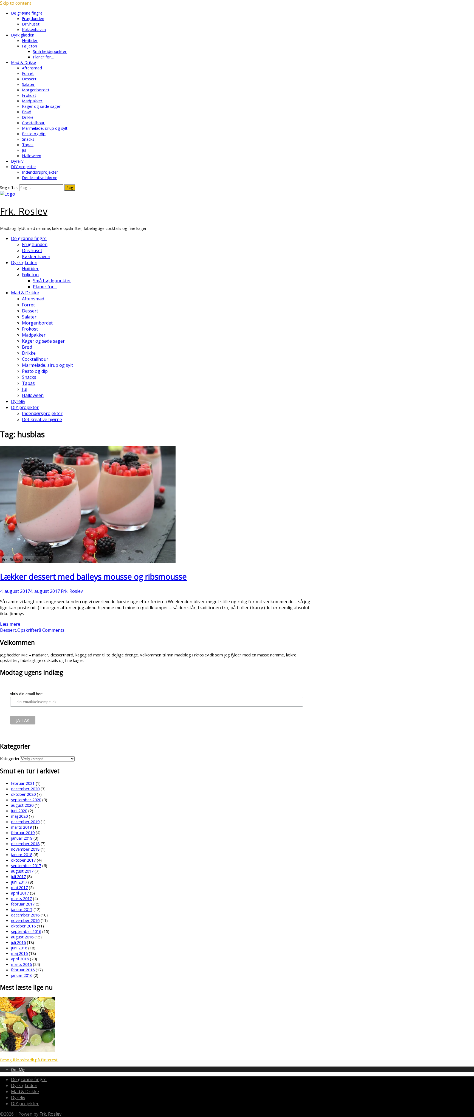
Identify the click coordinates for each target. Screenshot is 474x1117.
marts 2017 (21, 898)
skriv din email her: (26, 694)
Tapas (27, 144)
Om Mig (18, 1069)
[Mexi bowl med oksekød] (27, 1050)
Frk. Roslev (23, 211)
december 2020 (25, 788)
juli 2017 (18, 876)
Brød (26, 111)
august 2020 (22, 805)
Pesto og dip (34, 133)
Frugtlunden (33, 18)
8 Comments (51, 630)
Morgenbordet (35, 89)
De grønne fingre (27, 13)
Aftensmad (32, 67)
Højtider (30, 40)
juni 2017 (19, 882)
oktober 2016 (23, 926)
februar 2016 (23, 969)
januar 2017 (21, 909)
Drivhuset (31, 24)
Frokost (29, 95)
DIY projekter (23, 166)
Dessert (29, 78)
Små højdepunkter (50, 51)
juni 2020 (19, 810)
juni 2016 (19, 947)
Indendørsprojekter (40, 172)
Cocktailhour (33, 122)
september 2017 (26, 865)
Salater (28, 84)
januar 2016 (21, 975)
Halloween (31, 155)
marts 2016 (21, 964)
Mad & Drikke (23, 62)
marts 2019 (21, 827)
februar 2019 (23, 832)
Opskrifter (28, 630)
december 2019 (25, 821)
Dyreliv (17, 161)
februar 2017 (23, 904)
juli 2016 (18, 942)
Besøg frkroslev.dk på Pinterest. (29, 1059)
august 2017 (22, 871)
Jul (24, 150)
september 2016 (26, 931)
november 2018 (25, 849)
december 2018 (25, 843)
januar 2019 (21, 838)
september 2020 (26, 799)
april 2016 (20, 958)
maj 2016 (19, 953)
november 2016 (25, 920)
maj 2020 (19, 816)
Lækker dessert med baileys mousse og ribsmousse (93, 576)
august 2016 (22, 937)
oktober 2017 (23, 860)
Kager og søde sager (41, 106)
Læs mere (10, 624)
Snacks (28, 139)
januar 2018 (21, 854)
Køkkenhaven (34, 29)
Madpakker (32, 100)
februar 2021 (23, 783)
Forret (28, 73)
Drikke (27, 117)
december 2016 (25, 915)
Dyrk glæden (22, 35)
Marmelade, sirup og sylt (44, 128)
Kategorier (10, 758)
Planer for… (43, 57)
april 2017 (20, 893)
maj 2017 (19, 887)
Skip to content (15, 3)
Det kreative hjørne (39, 177)
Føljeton (29, 46)
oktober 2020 (23, 794)
